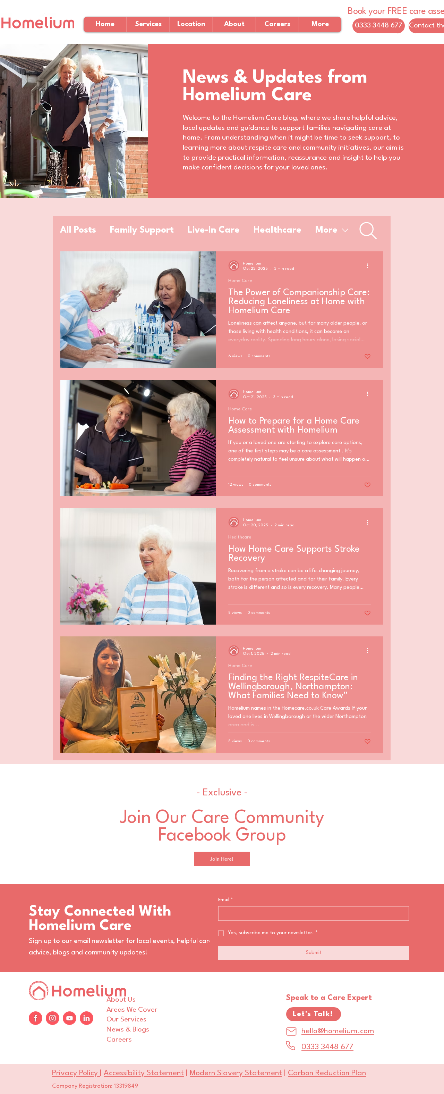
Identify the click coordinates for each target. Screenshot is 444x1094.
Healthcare (277, 230)
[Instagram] (52, 1018)
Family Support (142, 230)
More (326, 230)
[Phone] (290, 1045)
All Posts (78, 230)
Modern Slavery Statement (236, 1073)
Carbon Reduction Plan (327, 1073)
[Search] (368, 231)
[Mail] (291, 1031)
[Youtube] (69, 1018)
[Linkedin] (86, 1018)
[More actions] (370, 265)
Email (225, 899)
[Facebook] (35, 1018)
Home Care (240, 280)
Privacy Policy (76, 1073)
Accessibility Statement (144, 1073)
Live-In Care (214, 230)
